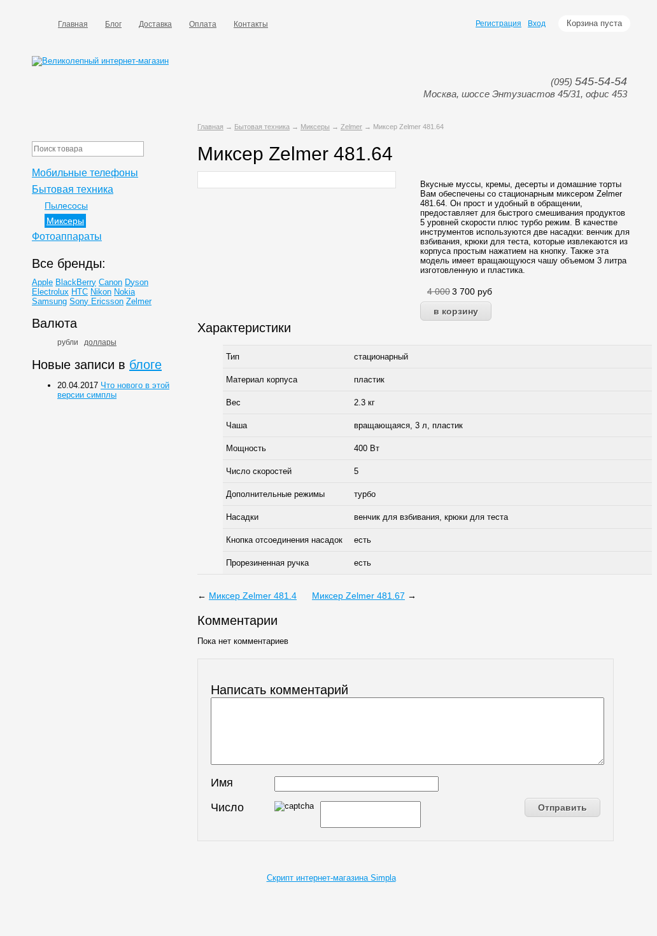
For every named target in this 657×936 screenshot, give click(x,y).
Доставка (155, 24)
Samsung (49, 301)
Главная (73, 24)
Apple (42, 282)
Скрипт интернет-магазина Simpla (331, 878)
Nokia (124, 292)
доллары (100, 342)
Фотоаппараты (67, 236)
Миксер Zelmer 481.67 (358, 595)
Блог (113, 24)
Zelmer (351, 126)
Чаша (236, 425)
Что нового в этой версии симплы (113, 390)
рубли (67, 342)
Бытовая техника (262, 126)
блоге (145, 365)
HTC (79, 292)
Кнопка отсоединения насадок (284, 540)
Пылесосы (66, 205)
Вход (537, 23)
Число (227, 807)
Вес (233, 402)
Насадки (242, 517)
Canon (110, 282)
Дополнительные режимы (275, 494)
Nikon (100, 292)
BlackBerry (75, 282)
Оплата (202, 24)
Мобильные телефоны (85, 172)
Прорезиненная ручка (267, 563)
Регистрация (498, 23)
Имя (222, 782)
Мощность (246, 448)
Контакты (251, 24)
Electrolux (50, 292)
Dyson (136, 282)
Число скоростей (259, 471)
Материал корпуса (261, 379)
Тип (232, 356)
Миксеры (315, 126)
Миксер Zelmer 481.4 (253, 595)
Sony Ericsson (96, 301)
